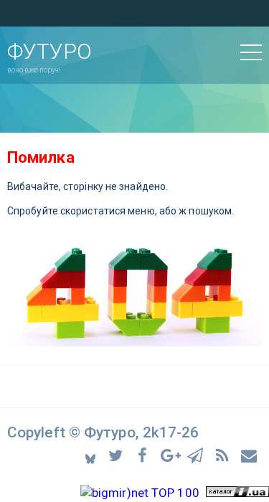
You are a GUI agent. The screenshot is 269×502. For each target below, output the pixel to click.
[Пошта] (249, 454)
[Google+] (171, 454)
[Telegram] (197, 454)
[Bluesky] (91, 455)
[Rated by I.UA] (237, 493)
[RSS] (224, 454)
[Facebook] (144, 454)
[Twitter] (118, 454)
